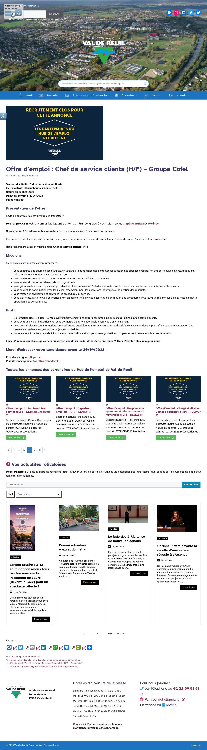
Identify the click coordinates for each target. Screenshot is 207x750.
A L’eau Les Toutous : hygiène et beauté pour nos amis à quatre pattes (43, 666)
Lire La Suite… (15, 437)
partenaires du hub (71, 660)
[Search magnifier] (145, 84)
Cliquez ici (79, 724)
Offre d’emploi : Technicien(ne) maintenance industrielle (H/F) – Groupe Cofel (46, 663)
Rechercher (191, 484)
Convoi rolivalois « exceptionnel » (72, 547)
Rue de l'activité (32, 656)
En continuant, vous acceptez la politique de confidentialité (37, 19)
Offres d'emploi (16, 656)
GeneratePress (51, 745)
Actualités (15, 557)
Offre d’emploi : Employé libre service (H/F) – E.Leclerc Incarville (28, 410)
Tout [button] (10, 494)
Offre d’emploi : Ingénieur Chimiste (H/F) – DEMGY (73, 410)
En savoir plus (40, 619)
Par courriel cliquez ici (163, 699)
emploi (12, 660)
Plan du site (196, 745)
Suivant (120, 633)
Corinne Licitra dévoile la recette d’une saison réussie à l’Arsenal (177, 550)
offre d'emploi (39, 660)
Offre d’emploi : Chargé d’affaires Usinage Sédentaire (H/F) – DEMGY (178, 410)
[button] (125, 95)
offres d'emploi (54, 660)
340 (110, 633)
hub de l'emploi (24, 660)
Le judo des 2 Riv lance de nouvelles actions (126, 538)
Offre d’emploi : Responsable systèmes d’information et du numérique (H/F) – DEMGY (125, 411)
